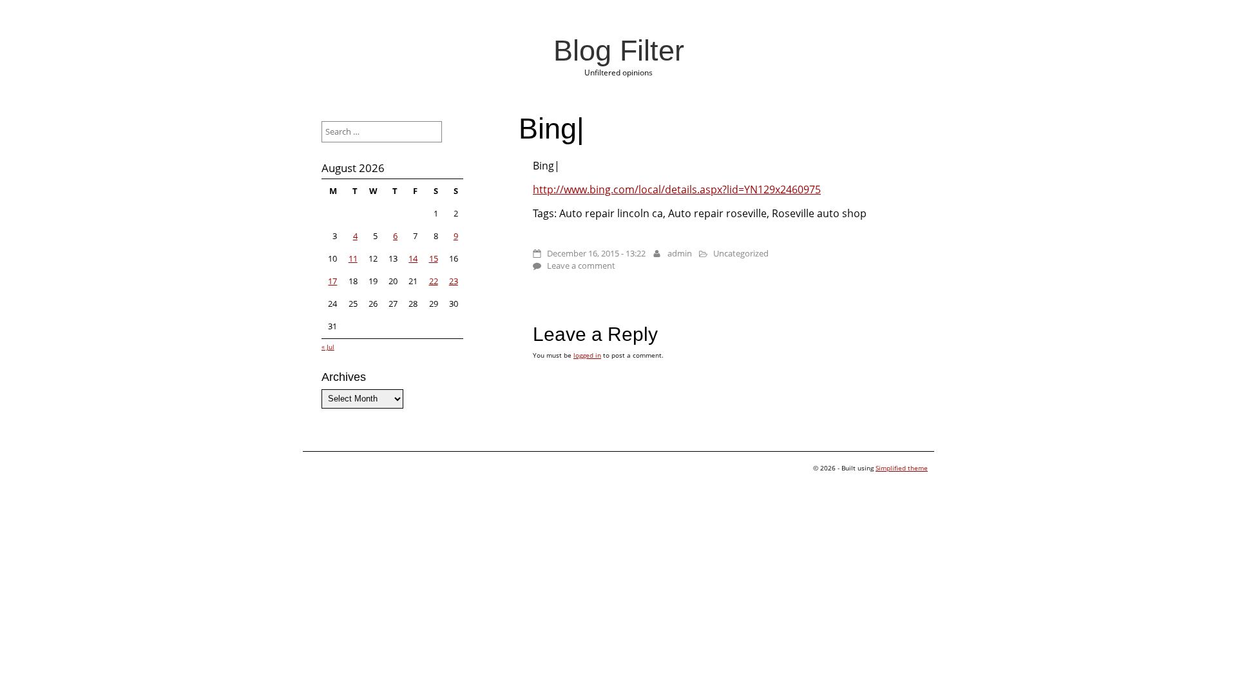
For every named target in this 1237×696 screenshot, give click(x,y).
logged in (587, 355)
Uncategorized (741, 253)
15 (433, 258)
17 (332, 281)
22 (433, 281)
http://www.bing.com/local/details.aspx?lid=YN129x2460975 (677, 189)
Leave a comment (581, 265)
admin (679, 253)
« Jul (327, 346)
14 (412, 258)
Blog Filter (618, 50)
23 (453, 281)
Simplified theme (902, 467)
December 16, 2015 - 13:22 (596, 253)
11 (353, 258)
